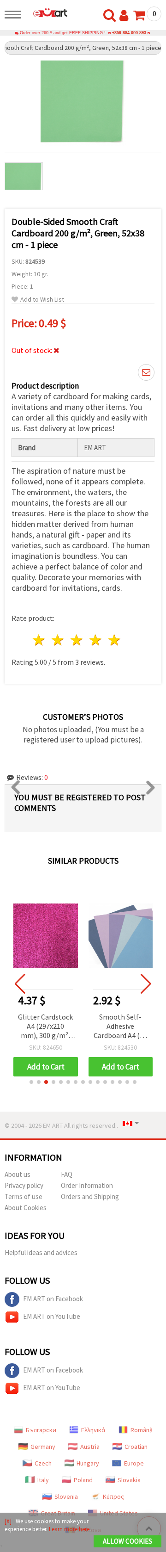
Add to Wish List (42, 299)
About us (17, 1174)
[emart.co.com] (46, 12)
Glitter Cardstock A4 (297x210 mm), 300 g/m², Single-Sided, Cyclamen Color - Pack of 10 (45, 1026)
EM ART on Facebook (53, 1298)
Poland (83, 1480)
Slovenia (66, 1496)
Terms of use (23, 1196)
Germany (42, 1446)
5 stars (114, 640)
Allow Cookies (127, 1541)
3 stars (77, 640)
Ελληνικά (93, 1430)
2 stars (58, 640)
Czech (43, 1463)
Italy (43, 1480)
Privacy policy (24, 1185)
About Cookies (26, 1207)
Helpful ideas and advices (41, 1252)
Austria (90, 1446)
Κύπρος (113, 1496)
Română (141, 1430)
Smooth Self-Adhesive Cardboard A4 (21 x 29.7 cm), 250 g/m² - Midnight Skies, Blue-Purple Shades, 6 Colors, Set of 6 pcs (120, 1026)
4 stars (95, 640)
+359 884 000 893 (129, 33)
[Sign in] (125, 15)
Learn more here (69, 1529)
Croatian (136, 1446)
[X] (8, 1521)
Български (41, 1430)
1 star (39, 640)
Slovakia (129, 1480)
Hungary (88, 1463)
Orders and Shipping (90, 1196)
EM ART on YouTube (51, 1316)
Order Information (87, 1185)
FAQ (66, 1174)
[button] (31, 1082)
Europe (134, 1463)
